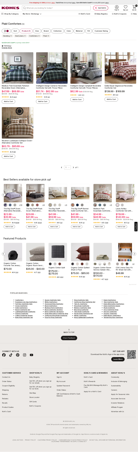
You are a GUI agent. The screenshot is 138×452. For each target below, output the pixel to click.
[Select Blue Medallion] (100, 205)
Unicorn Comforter (110, 311)
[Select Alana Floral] (55, 205)
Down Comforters (110, 300)
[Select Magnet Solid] (28, 205)
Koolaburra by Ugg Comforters (26, 302)
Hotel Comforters (21, 308)
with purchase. (42, 2)
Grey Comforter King (111, 310)
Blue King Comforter (81, 310)
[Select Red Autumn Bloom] (95, 205)
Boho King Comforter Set (24, 317)
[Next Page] (73, 167)
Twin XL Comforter (80, 304)
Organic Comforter (110, 313)
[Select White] (122, 205)
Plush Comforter (109, 308)
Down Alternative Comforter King (56, 313)
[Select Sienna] (59, 264)
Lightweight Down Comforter (25, 311)
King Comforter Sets (81, 300)
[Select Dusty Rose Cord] (37, 205)
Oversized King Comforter (54, 304)
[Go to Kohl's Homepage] (10, 8)
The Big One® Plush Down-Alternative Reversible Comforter (34, 210)
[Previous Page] (61, 167)
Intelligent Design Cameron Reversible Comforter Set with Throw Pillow (51, 87)
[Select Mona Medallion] (59, 205)
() (15, 97)
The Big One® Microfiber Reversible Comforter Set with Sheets (57, 210)
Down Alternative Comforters (114, 304)
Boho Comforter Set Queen (54, 311)
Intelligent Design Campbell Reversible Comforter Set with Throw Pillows (85, 87)
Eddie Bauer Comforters (112, 315)
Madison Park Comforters (54, 308)
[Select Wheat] (122, 264)
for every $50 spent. (92, 2)
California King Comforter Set (84, 302)
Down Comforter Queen (112, 306)
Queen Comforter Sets (52, 300)
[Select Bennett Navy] (77, 205)
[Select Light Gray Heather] (15, 205)
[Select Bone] (77, 264)
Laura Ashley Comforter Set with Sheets (123, 210)
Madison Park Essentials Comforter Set (101, 210)
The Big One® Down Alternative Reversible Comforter (12, 210)
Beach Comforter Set (22, 310)
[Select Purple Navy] (5, 205)
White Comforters (51, 302)
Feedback (136, 226)
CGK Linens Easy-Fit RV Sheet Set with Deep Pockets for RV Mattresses (124, 269)
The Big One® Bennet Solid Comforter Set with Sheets (80, 210)
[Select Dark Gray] (127, 264)
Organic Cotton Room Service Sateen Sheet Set (102, 269)
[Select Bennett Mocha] (72, 205)
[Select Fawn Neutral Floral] (32, 205)
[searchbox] (56, 8)
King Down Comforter (81, 306)
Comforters (19, 300)
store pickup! (65, 2)
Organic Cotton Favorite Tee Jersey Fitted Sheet (12, 264)
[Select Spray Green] (95, 264)
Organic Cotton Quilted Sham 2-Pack (80, 269)
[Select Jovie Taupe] (50, 205)
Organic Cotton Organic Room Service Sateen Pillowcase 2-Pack (35, 264)
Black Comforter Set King (54, 310)
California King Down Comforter (56, 315)
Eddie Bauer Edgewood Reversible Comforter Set (119, 87)
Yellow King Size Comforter (113, 317)
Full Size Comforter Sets (23, 304)
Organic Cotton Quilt (57, 268)
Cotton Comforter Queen (24, 315)
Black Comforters (51, 306)
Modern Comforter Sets (82, 308)
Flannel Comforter (21, 313)
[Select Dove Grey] (104, 264)
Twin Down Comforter (81, 311)
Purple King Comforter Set (83, 313)
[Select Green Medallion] (104, 205)
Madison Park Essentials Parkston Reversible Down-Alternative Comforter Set (15, 87)
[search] (24, 8)
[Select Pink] (117, 205)
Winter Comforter (80, 315)
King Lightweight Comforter (84, 317)
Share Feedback (69, 338)
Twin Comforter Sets (111, 302)
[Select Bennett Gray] (82, 205)
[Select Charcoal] (50, 264)
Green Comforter (21, 306)
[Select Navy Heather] (10, 205)
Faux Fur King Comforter (53, 317)
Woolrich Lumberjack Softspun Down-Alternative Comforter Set (17, 142)
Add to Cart (8, 101)
